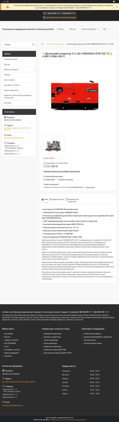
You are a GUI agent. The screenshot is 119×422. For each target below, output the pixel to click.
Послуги (7, 75)
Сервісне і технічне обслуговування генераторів (17, 96)
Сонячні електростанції (93, 343)
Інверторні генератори (52, 346)
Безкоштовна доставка (54, 176)
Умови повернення (11, 90)
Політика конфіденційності (77, 420)
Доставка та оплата (12, 85)
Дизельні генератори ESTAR (55, 350)
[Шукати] (33, 44)
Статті (6, 346)
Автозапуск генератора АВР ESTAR (57, 353)
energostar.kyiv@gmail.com (14, 138)
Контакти (7, 103)
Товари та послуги (11, 340)
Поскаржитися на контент (58, 420)
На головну (8, 334)
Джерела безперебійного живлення (98, 337)
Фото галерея (9, 80)
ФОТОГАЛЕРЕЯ (10, 343)
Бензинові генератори (52, 334)
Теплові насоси (89, 340)
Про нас (72, 29)
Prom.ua (70, 418)
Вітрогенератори (50, 343)
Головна (60, 29)
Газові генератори (51, 340)
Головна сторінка (10, 59)
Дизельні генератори (55, 44)
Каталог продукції (89, 29)
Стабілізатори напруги (92, 334)
